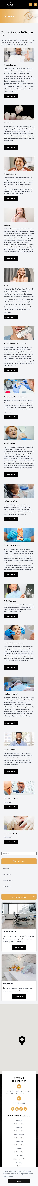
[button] (2, 4)
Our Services (7, 874)
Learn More (9, 96)
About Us (6, 868)
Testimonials (7, 886)
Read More (19, 947)
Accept (19, 1181)
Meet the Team (7, 880)
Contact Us (19, 997)
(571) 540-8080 (19, 1103)
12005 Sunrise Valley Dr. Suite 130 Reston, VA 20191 (18, 1092)
